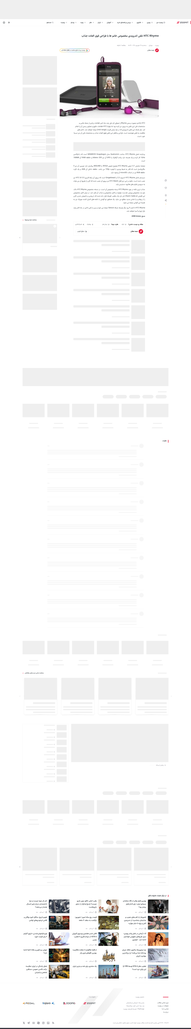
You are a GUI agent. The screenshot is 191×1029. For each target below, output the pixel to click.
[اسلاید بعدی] (20, 237)
